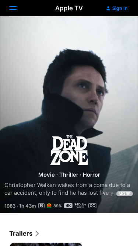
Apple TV (69, 8)
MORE (124, 193)
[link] (24, 233)
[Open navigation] (17, 8)
